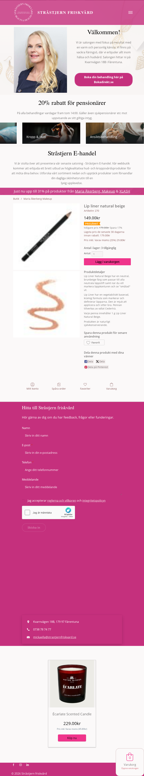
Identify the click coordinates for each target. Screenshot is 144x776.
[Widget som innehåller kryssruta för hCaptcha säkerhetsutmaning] (48, 512)
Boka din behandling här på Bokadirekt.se (103, 79)
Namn (26, 428)
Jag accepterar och (67, 500)
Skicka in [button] (34, 527)
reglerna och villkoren (61, 500)
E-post (26, 445)
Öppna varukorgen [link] (130, 768)
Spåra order (59, 388)
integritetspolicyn (94, 500)
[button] (94, 342)
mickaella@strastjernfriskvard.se (54, 637)
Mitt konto (32, 388)
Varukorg (111, 388)
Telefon (26, 462)
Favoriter (85, 388)
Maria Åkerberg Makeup (38, 198)
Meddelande (30, 479)
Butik (16, 198)
